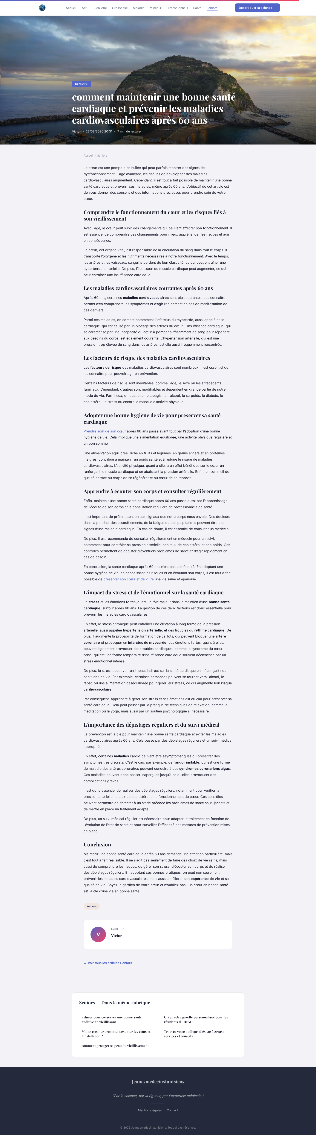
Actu (85, 7)
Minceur (155, 7)
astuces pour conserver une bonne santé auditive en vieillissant (112, 1019)
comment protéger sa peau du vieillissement (115, 1046)
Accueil (71, 7)
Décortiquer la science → (257, 7)
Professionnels (177, 7)
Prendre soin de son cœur (105, 431)
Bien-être (100, 7)
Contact (172, 1110)
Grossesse (120, 7)
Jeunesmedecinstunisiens (158, 1081)
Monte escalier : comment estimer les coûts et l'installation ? (116, 1033)
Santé (197, 7)
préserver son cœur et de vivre (128, 579)
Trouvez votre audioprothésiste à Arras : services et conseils (194, 1033)
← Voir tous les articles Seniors (108, 963)
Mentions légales (150, 1110)
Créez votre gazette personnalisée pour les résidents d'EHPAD (196, 1019)
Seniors (212, 7)
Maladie (138, 7)
